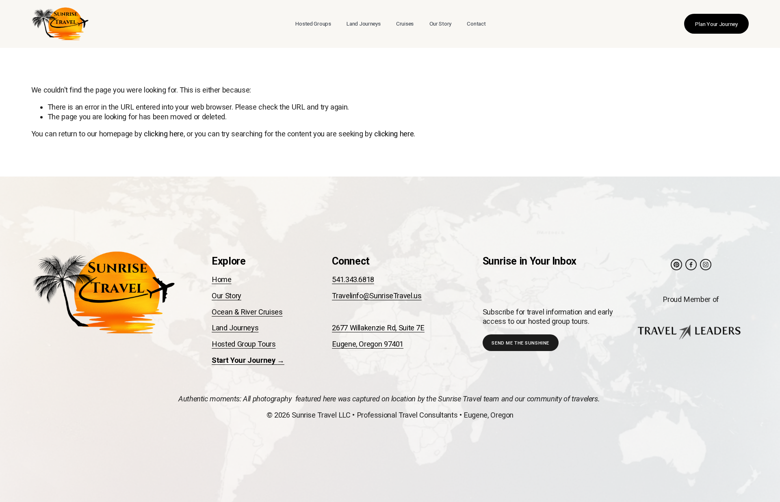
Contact (476, 23)
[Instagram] (705, 264)
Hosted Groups (313, 23)
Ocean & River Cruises (247, 312)
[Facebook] (691, 264)
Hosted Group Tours (243, 344)
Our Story (440, 23)
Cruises (405, 23)
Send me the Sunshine (520, 343)
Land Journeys (363, 23)
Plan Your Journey (716, 24)
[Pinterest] (676, 264)
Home (222, 279)
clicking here (163, 133)
